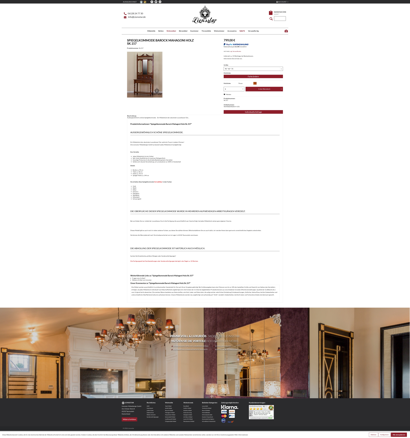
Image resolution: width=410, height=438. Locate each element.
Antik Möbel (168, 408)
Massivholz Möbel (170, 415)
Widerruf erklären (129, 419)
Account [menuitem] (282, 2)
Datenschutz (150, 412)
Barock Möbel (169, 410)
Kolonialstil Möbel (170, 417)
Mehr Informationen (241, 435)
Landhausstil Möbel (170, 419)
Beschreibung (131, 116)
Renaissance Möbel (188, 421)
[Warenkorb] (271, 12)
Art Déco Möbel (187, 417)
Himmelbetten (206, 412)
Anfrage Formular (286, 31)
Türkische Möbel (206, 408)
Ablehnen (373, 435)
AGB (148, 406)
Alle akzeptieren (399, 435)
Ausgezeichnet (130, 2)
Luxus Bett (205, 406)
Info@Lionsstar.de (137, 17)
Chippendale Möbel (170, 421)
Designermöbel (187, 415)
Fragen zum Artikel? (138, 278)
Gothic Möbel (187, 408)
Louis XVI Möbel (188, 419)
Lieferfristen (150, 410)
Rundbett (186, 406)
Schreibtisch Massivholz (208, 421)
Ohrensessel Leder (207, 415)
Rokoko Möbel (187, 410)
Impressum (150, 408)
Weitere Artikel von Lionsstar (142, 280)
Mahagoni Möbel (170, 412)
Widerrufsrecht (151, 415)
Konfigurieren (384, 435)
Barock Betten (206, 410)
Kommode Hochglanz (208, 419)
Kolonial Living (187, 412)
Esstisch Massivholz (207, 417)
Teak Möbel (168, 406)
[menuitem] (271, 13)
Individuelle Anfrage (253, 112)
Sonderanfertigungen (153, 417)
